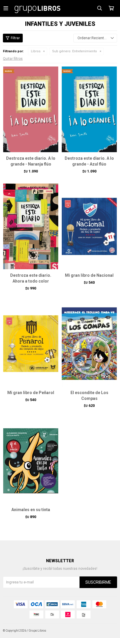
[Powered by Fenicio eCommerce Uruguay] (108, 630)
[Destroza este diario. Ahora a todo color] (31, 226)
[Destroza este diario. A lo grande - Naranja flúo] (31, 109)
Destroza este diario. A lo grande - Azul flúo (89, 161)
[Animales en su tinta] (31, 461)
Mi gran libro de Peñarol (30, 392)
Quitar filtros (13, 59)
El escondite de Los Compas (89, 395)
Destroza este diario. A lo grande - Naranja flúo (30, 161)
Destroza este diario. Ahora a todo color (30, 278)
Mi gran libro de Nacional (89, 275)
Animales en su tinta (30, 509)
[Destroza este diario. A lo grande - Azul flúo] (89, 109)
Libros (35, 51)
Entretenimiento (74, 51)
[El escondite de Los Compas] (89, 343)
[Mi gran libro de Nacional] (89, 226)
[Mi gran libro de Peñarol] (31, 343)
